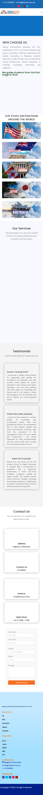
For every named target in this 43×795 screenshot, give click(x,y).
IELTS (4, 741)
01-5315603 (9, 2)
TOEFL (4, 744)
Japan (4, 727)
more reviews (21, 498)
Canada (5, 731)
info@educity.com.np (26, 2)
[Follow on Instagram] (19, 6)
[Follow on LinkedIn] (21, 6)
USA (3, 720)
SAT (3, 755)
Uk (3, 716)
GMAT (4, 748)
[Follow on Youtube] (24, 6)
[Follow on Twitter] (27, 6)
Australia (5, 723)
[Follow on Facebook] (16, 6)
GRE (3, 751)
